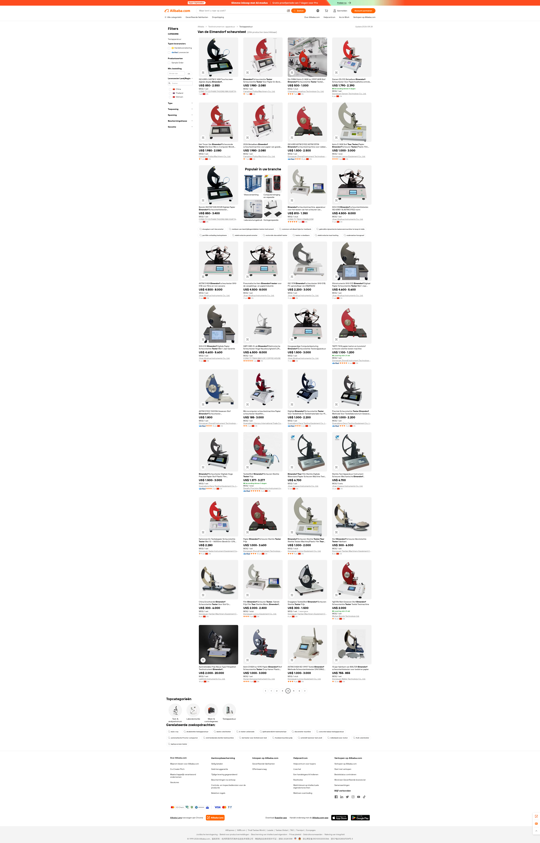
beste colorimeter (224, 732)
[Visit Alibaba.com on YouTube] (358, 797)
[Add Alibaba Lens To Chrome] (215, 817)
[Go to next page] (304, 690)
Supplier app (281, 818)
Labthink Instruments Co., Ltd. (212, 679)
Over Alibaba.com (178, 758)
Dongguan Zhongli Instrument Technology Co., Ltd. (307, 156)
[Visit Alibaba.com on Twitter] (347, 797)
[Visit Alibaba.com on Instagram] (353, 797)
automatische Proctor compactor (184, 738)
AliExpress (229, 830)
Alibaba (201, 26)
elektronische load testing (328, 235)
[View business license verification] (295, 838)
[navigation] (180, 359)
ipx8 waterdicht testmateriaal (274, 732)
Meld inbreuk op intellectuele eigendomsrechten (306, 786)
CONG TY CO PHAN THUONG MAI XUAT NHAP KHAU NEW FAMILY (218, 91)
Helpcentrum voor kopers (304, 764)
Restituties (298, 780)
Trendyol (300, 830)
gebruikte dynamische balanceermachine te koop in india (341, 229)
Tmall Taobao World (256, 830)
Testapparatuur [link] (246, 26)
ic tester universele (246, 732)
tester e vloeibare (302, 235)
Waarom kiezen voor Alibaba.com (184, 764)
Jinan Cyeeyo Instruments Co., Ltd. (303, 486)
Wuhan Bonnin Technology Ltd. (345, 616)
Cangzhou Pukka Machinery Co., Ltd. (259, 91)
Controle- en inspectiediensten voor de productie (228, 786)
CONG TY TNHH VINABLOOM (300, 219)
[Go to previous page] (265, 690)
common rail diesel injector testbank (296, 229)
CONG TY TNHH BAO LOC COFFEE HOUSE (262, 358)
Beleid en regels (218, 793)
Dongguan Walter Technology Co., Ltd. (348, 679)
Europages (311, 830)
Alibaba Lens (176, 818)
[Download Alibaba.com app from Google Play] (360, 817)
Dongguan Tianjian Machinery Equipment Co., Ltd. (352, 551)
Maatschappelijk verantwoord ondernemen (183, 775)
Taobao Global (281, 830)
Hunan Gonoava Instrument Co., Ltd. (259, 679)
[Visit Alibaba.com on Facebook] (336, 797)
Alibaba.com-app (320, 818)
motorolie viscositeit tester (276, 235)
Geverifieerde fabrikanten (263, 764)
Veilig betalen (217, 764)
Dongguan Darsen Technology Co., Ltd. (349, 93)
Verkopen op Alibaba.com (345, 764)
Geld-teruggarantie (219, 769)
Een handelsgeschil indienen (305, 774)
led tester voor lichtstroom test (254, 738)
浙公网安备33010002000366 (316, 839)
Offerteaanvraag (259, 769)
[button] (288, 10)
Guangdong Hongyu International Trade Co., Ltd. (263, 423)
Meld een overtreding (302, 793)
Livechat (297, 769)
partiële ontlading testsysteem (214, 235)
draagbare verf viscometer (213, 229)
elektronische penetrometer (246, 235)
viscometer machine (302, 732)
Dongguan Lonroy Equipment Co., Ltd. (348, 156)
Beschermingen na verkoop (223, 780)
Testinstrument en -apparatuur (221, 26)
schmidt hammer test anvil (311, 738)
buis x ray (174, 732)
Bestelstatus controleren (345, 774)
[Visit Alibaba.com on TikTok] (364, 797)
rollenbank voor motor (339, 738)
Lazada (270, 830)
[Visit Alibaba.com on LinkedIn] (341, 797)
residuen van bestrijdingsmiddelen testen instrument (253, 229)
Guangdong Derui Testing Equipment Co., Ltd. (307, 423)
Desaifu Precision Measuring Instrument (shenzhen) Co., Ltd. (263, 488)
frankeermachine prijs (283, 738)
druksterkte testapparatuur (197, 732)
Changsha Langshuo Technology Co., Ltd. (306, 91)
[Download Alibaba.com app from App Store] (339, 817)
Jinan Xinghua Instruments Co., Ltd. (347, 219)
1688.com (241, 830)
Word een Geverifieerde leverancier (350, 780)
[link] (536, 816)
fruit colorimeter (362, 738)
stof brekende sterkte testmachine (220, 738)
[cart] (327, 11)
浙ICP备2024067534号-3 (342, 839)
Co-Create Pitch (177, 769)
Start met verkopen (342, 769)
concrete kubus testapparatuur (331, 732)
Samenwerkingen (342, 785)
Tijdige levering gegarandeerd (224, 774)
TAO (292, 830)
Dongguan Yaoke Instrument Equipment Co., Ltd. (218, 551)
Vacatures (174, 782)
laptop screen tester (179, 744)
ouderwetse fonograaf (355, 235)
